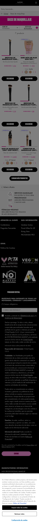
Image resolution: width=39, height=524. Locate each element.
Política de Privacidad (19, 503)
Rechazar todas (19, 514)
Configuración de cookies (19, 520)
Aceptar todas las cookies (19, 508)
